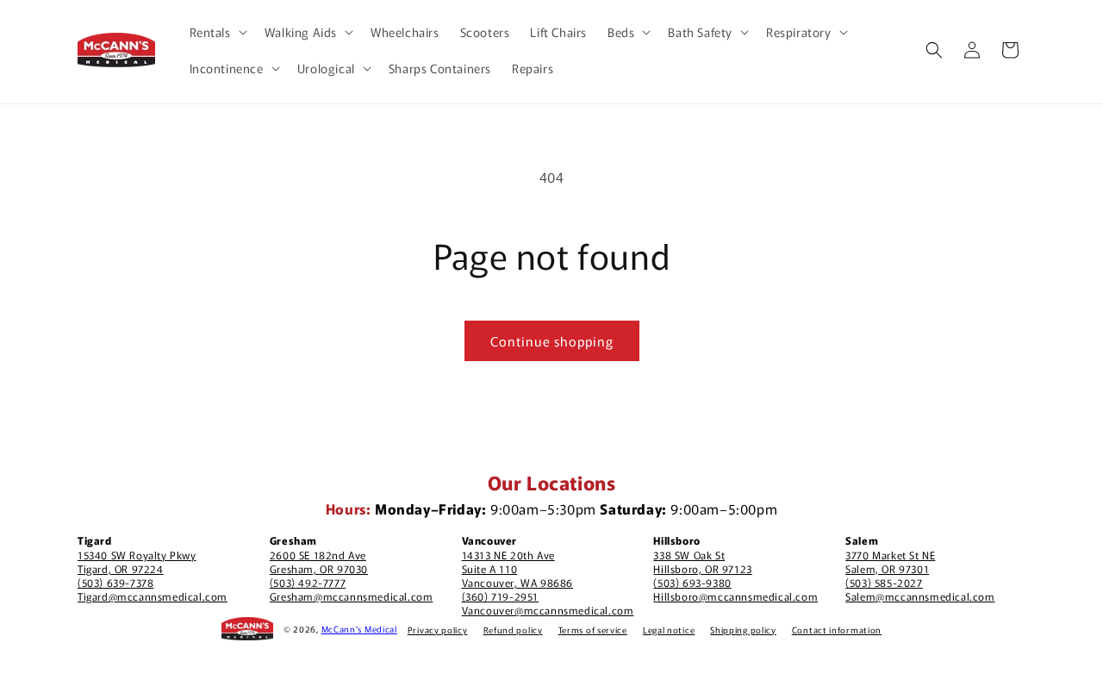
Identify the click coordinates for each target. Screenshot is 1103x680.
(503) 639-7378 (115, 582)
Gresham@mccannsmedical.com (351, 596)
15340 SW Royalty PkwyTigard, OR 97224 (137, 561)
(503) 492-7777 (308, 582)
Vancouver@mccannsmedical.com (548, 609)
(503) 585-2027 (883, 582)
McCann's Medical (359, 628)
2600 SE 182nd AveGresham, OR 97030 (319, 561)
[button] (216, 32)
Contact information (837, 629)
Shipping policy (743, 629)
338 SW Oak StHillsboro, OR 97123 (702, 561)
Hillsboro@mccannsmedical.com (735, 596)
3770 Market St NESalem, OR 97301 (890, 561)
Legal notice (669, 629)
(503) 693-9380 (692, 582)
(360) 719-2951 (500, 596)
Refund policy (513, 629)
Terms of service (592, 629)
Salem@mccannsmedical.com (919, 596)
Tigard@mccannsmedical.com (152, 596)
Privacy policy (438, 629)
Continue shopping (552, 341)
